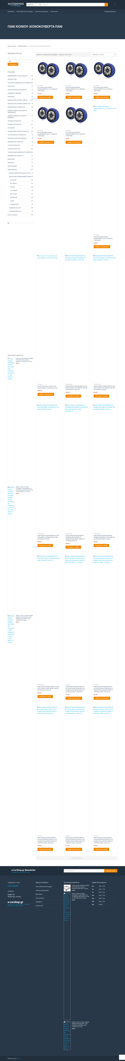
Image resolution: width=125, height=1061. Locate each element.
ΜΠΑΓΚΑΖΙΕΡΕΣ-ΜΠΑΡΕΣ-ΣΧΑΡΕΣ (17, 100)
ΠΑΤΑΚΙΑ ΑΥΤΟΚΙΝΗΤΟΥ (15, 124)
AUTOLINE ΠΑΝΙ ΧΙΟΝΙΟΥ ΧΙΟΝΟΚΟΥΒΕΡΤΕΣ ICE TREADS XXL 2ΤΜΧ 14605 (48, 89)
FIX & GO (12, 187)
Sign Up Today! (110, 871)
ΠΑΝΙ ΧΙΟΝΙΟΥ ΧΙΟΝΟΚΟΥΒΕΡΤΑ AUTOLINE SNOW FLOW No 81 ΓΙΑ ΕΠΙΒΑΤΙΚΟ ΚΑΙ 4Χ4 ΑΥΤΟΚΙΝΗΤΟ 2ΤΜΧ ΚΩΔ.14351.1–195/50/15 (75, 689)
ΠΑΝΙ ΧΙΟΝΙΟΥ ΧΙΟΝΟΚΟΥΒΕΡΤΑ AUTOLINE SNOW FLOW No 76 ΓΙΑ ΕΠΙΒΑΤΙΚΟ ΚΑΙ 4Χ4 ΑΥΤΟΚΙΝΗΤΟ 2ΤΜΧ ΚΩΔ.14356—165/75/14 (103, 840)
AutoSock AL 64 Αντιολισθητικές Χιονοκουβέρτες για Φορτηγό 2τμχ (48, 387)
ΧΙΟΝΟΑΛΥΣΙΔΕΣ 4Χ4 (14, 208)
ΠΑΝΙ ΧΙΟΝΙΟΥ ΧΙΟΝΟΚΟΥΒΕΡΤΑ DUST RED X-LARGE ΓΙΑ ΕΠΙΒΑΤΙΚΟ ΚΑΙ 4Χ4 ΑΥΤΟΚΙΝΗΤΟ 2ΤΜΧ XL (104, 387)
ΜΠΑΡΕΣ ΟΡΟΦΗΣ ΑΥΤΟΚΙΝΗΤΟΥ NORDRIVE (17, 116)
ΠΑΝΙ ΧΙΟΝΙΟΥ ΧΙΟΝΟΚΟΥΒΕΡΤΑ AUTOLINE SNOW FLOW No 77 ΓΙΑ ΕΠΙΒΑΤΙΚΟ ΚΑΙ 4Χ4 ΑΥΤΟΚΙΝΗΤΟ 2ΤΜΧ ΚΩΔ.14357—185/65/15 (75, 840)
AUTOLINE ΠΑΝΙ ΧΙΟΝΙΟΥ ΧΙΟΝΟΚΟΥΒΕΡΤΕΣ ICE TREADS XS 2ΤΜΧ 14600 (75, 134)
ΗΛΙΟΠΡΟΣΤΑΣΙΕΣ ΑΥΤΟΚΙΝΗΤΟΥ (17, 90)
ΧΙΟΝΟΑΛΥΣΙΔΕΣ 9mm (15, 211)
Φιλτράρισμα (13, 64)
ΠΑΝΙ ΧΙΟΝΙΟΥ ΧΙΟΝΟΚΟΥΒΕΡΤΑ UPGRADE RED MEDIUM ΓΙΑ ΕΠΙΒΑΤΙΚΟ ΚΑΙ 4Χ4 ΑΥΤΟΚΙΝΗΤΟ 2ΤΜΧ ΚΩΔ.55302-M (75, 538)
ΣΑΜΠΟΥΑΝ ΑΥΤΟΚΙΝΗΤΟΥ (15, 142)
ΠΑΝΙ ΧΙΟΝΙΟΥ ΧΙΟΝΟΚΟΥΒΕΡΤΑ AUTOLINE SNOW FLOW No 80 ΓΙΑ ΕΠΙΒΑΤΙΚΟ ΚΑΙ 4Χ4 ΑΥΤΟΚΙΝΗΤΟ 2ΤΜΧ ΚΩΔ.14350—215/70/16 (103, 689)
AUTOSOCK (40, 384)
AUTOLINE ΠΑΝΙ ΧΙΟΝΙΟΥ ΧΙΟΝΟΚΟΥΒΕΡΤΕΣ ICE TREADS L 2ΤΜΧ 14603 (103, 89)
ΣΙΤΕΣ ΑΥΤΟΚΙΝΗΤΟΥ (14, 145)
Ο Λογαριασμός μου (110, 11)
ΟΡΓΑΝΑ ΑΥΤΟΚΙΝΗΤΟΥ (14, 121)
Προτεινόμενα (40, 898)
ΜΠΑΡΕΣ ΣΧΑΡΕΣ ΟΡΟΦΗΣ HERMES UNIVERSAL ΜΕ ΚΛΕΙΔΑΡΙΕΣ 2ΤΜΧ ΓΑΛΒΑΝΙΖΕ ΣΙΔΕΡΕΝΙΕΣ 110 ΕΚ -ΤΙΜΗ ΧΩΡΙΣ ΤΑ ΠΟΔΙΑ (24, 618)
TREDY (12, 201)
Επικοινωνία (54, 11)
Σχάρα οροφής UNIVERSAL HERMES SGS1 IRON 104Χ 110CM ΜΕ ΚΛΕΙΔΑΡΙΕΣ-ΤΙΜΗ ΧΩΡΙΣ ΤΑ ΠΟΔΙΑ (24, 360)
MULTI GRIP (13, 194)
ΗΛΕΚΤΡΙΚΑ (11, 86)
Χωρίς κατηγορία (12, 215)
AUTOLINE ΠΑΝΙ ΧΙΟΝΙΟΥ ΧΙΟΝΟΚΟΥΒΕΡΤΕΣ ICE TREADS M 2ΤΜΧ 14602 (47, 134)
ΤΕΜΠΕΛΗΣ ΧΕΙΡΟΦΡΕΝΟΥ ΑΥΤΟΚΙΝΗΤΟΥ (20, 152)
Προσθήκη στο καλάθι (45, 97)
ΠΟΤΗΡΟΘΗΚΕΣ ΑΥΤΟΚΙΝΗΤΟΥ (17, 135)
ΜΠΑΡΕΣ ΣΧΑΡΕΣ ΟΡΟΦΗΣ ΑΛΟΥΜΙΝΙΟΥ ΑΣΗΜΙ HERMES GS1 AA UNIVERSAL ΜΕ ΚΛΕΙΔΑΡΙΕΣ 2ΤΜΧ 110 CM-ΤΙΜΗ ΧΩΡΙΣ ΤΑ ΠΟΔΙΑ (24, 489)
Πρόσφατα (39, 902)
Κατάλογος (11, 11)
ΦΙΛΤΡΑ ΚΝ (11, 162)
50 (67, 54)
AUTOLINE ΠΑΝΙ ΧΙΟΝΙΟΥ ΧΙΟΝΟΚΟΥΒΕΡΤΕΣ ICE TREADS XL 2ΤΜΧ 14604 (75, 89)
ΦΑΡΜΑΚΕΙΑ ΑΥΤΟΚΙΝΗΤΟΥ (15, 156)
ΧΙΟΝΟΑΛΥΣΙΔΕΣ (22, 46)
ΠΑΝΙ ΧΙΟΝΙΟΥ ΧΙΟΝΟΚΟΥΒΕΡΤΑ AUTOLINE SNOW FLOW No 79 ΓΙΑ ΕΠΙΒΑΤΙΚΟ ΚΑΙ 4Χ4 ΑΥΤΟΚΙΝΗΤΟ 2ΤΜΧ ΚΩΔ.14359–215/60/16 (47, 840)
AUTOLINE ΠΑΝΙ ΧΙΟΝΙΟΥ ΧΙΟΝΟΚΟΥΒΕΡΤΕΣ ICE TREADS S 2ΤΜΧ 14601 (103, 238)
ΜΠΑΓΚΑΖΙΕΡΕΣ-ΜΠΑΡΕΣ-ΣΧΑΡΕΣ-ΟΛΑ (19, 103)
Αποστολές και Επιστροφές (24, 11)
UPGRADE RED (69, 384)
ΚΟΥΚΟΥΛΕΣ (11, 96)
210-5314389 (13, 886)
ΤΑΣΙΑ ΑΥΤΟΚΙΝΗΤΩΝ (14, 149)
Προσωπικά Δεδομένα (41, 11)
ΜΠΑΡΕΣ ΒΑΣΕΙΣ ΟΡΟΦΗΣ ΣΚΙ (16, 107)
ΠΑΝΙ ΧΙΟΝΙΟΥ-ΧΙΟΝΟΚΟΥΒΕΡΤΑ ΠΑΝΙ (20, 176)
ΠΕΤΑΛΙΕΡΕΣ (11, 128)
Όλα (70, 54)
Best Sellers (39, 894)
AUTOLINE (68, 685)
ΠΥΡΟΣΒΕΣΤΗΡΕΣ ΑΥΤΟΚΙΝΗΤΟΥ (17, 138)
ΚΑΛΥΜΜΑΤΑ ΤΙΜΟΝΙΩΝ (14, 93)
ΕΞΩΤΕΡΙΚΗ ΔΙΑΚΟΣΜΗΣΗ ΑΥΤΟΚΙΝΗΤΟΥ (20, 83)
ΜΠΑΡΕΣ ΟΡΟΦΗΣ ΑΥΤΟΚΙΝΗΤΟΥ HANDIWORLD (17, 111)
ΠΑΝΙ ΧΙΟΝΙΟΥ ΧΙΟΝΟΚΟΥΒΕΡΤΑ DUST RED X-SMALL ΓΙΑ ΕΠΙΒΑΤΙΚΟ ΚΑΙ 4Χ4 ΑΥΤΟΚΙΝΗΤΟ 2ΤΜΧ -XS (48, 688)
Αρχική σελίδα (12, 46)
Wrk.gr (18, 1058)
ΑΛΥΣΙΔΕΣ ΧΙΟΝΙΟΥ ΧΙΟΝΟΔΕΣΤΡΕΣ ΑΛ (20, 173)
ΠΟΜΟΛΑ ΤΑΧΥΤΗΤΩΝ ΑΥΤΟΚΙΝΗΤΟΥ (18, 131)
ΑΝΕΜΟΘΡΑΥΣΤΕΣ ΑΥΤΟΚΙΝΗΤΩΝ (17, 76)
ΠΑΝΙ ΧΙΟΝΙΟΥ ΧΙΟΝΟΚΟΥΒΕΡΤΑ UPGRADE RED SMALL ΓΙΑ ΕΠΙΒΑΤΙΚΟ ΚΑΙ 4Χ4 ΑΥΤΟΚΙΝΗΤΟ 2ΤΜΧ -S (104, 537)
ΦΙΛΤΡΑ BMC (11, 159)
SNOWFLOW (13, 197)
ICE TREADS (40, 85)
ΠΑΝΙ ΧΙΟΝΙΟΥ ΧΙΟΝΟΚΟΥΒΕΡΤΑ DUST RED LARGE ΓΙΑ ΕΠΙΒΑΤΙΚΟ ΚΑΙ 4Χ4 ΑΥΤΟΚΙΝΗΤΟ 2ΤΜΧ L (48, 537)
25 (65, 54)
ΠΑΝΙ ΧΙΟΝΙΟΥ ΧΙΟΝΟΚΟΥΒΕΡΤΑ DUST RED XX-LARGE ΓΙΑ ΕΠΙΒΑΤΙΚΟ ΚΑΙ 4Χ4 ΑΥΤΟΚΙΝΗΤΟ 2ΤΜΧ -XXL (76, 387)
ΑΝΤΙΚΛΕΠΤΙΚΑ (12, 79)
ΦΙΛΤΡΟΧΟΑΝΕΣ (12, 166)
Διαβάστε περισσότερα (73, 97)
